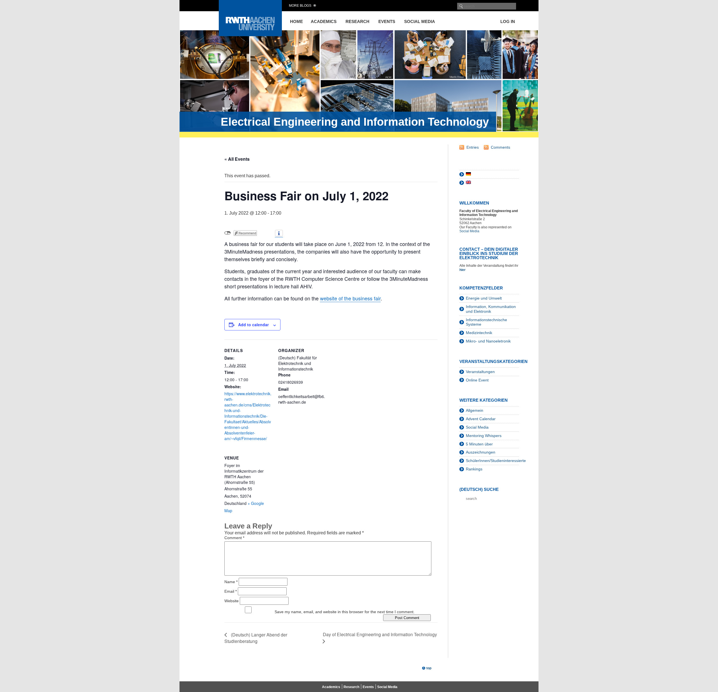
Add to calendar (253, 324)
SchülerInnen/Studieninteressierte (496, 460)
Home (296, 21)
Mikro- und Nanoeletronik (488, 341)
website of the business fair (350, 298)
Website (231, 601)
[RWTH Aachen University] (250, 34)
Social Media (419, 21)
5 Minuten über (479, 444)
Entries (472, 147)
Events (386, 21)
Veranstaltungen (480, 371)
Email (230, 591)
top (428, 668)
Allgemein (474, 410)
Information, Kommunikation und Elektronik (491, 309)
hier (462, 270)
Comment (234, 537)
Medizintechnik (479, 332)
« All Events (237, 159)
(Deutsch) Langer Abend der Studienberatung (255, 637)
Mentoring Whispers (483, 435)
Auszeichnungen (480, 452)
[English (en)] (468, 182)
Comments (500, 147)
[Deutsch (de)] (468, 174)
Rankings (474, 469)
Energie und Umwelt (484, 298)
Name (231, 582)
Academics (324, 21)
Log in (507, 21)
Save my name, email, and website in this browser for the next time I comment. (345, 612)
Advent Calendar (481, 419)
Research (357, 21)
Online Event (477, 380)
